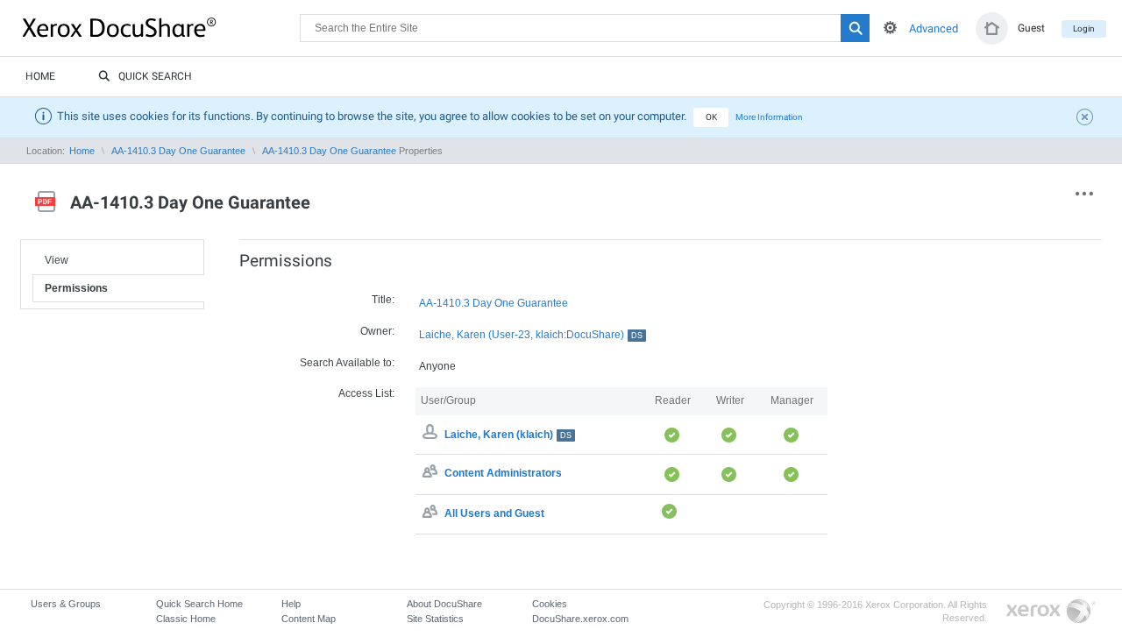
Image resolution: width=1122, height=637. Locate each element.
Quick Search (155, 76)
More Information (769, 117)
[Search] (855, 28)
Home (40, 76)
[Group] (432, 474)
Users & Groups (66, 603)
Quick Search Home (199, 603)
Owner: (377, 331)
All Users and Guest (494, 513)
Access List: (366, 393)
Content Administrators (503, 474)
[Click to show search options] (890, 27)
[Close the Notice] (1086, 119)
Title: (383, 300)
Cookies (549, 603)
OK (711, 117)
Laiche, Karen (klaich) (508, 434)
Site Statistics (435, 618)
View (56, 260)
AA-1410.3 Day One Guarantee (178, 150)
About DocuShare (444, 603)
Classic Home (186, 618)
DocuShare (161, 27)
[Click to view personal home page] (992, 28)
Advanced (933, 28)
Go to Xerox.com (1051, 612)
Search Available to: (347, 363)
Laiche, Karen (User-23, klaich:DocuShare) (531, 335)
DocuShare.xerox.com (580, 618)
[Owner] (432, 434)
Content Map (308, 618)
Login (1084, 28)
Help (291, 603)
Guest (1031, 28)
